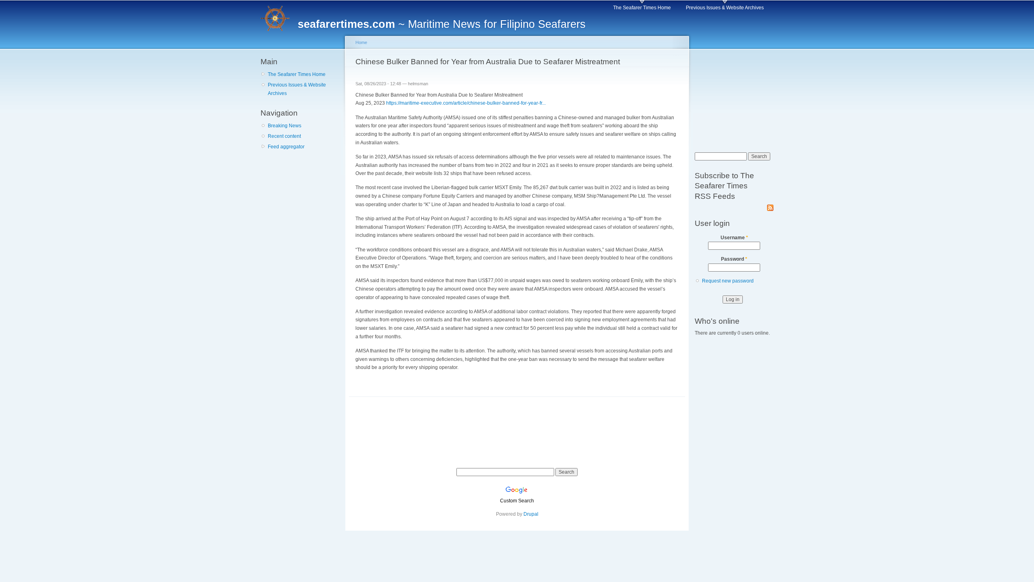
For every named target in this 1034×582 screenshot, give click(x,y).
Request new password (728, 281)
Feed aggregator (286, 147)
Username (734, 237)
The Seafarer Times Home (642, 8)
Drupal (530, 514)
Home (361, 42)
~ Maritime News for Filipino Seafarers (442, 24)
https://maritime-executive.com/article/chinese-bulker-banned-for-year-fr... (466, 103)
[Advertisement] (301, 201)
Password (734, 259)
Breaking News (284, 126)
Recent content (284, 136)
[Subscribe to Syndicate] (770, 206)
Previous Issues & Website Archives (725, 8)
